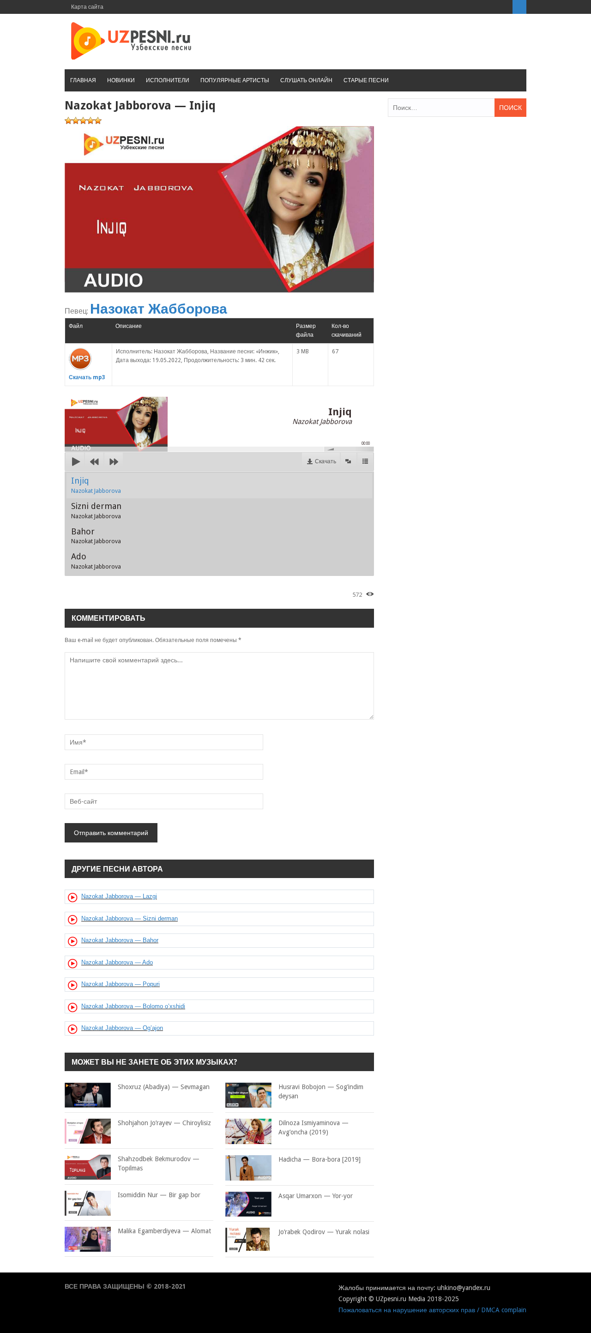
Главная (83, 80)
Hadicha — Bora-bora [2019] (319, 1159)
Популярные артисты (234, 80)
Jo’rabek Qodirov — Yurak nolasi (323, 1232)
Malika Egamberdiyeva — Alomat (164, 1231)
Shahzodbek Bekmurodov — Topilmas (158, 1163)
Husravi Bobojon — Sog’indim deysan (320, 1091)
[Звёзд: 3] (83, 120)
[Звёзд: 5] (98, 120)
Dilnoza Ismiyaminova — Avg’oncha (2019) (313, 1127)
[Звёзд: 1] (68, 120)
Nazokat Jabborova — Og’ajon (122, 1027)
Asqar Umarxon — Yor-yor (315, 1196)
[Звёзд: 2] (75, 120)
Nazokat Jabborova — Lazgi (119, 896)
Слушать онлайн (306, 80)
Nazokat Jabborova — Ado (117, 962)
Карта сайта (87, 7)
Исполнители (167, 80)
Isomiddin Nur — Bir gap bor (159, 1195)
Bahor (96, 536)
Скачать (325, 461)
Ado (96, 560)
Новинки (121, 80)
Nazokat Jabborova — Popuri (120, 984)
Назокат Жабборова (158, 309)
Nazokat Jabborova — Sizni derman (129, 918)
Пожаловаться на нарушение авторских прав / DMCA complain (432, 1310)
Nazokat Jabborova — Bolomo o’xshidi (133, 1006)
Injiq (96, 485)
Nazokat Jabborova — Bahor (119, 940)
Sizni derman (96, 510)
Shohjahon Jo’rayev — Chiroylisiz (164, 1123)
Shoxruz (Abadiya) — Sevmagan (164, 1087)
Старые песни (366, 80)
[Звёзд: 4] (90, 120)
